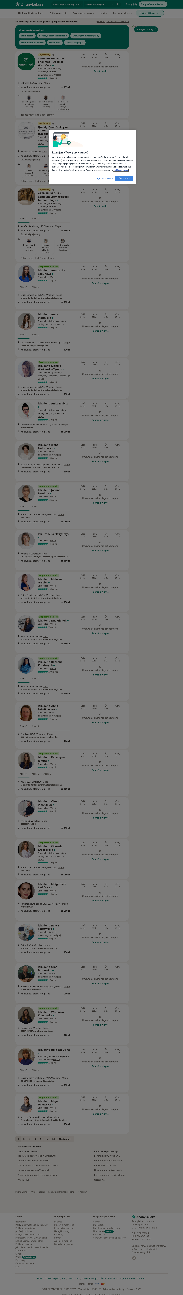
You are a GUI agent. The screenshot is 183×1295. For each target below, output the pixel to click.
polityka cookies (120, 170)
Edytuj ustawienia (104, 179)
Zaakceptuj (124, 178)
